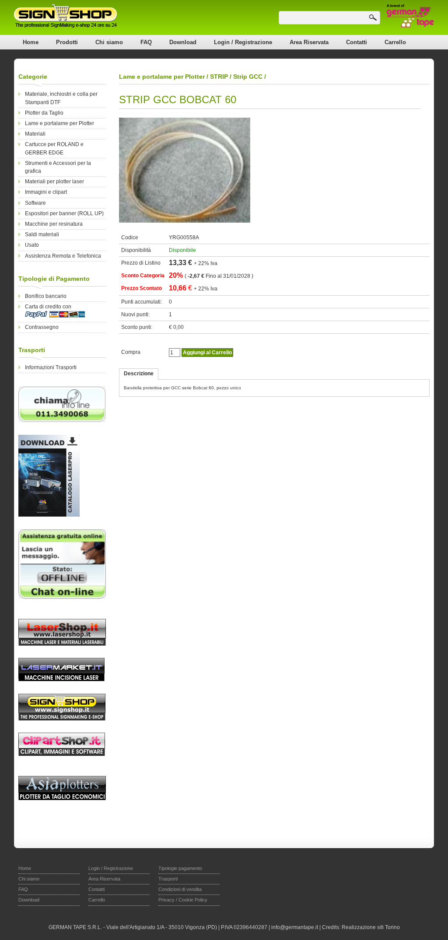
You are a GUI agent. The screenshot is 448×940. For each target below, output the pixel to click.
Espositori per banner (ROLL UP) (64, 213)
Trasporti (168, 878)
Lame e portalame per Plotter (59, 123)
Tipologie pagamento (180, 868)
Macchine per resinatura (54, 224)
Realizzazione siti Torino (371, 927)
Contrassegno (42, 327)
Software (35, 203)
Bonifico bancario (45, 296)
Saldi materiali (42, 234)
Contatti (356, 42)
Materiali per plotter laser (54, 181)
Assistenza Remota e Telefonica (63, 256)
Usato (32, 245)
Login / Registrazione (243, 42)
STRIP (219, 76)
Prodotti (67, 42)
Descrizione (139, 373)
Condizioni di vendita (180, 889)
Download (182, 42)
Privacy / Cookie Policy (182, 899)
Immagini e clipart (46, 192)
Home (30, 42)
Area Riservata (309, 42)
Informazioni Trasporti (51, 367)
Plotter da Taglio (44, 113)
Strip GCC (247, 76)
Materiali (35, 134)
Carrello (395, 42)
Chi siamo (109, 42)
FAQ (146, 42)
